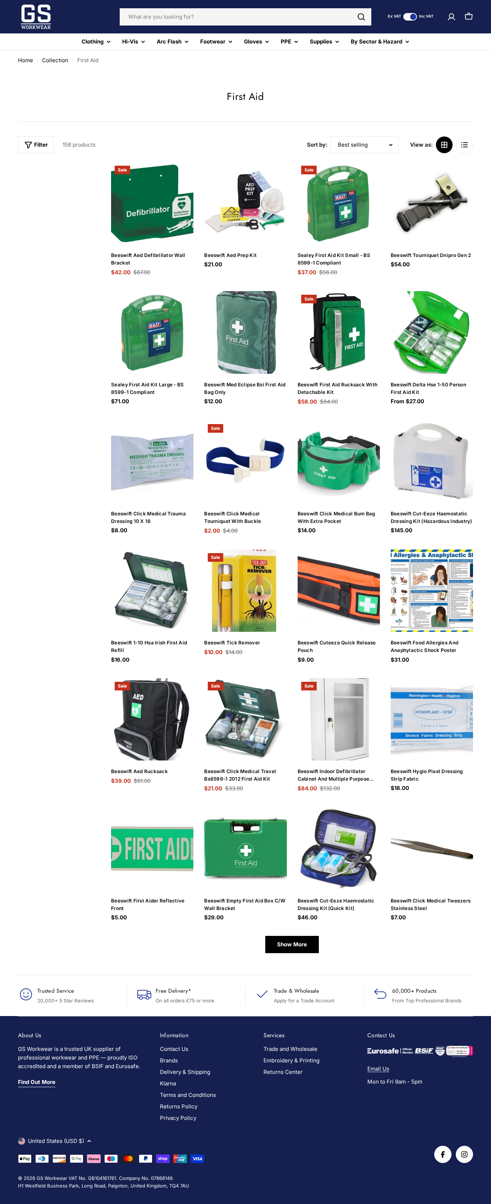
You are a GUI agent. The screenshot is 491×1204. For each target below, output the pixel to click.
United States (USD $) (56, 1141)
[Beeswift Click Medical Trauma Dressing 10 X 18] (152, 462)
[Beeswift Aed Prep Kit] (245, 203)
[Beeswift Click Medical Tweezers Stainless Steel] (432, 848)
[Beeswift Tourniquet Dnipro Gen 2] (432, 203)
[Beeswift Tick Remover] (245, 591)
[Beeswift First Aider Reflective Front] (152, 848)
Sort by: (317, 144)
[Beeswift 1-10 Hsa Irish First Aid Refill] (152, 591)
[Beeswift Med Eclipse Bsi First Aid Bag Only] (245, 332)
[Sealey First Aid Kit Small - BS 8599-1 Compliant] (339, 203)
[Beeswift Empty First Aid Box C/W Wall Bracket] (245, 848)
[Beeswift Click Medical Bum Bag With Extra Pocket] (339, 462)
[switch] (410, 16)
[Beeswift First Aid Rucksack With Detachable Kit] (339, 332)
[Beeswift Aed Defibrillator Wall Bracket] (152, 203)
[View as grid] (444, 144)
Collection (55, 60)
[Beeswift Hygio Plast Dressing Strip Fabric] (432, 719)
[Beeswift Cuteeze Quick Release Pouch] (339, 591)
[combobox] (245, 17)
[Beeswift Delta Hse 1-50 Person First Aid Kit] (432, 332)
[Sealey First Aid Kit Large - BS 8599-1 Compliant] (152, 332)
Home (25, 60)
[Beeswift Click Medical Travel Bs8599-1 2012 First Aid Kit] (245, 719)
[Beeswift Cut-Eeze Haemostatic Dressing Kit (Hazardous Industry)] (432, 462)
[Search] (361, 17)
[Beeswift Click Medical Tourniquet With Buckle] (245, 462)
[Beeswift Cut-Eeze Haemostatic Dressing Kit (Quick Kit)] (339, 848)
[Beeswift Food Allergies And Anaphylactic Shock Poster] (432, 591)
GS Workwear (52, 1178)
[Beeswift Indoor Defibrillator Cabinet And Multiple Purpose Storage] (339, 719)
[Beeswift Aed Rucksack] (152, 719)
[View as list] (464, 144)
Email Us (378, 1068)
